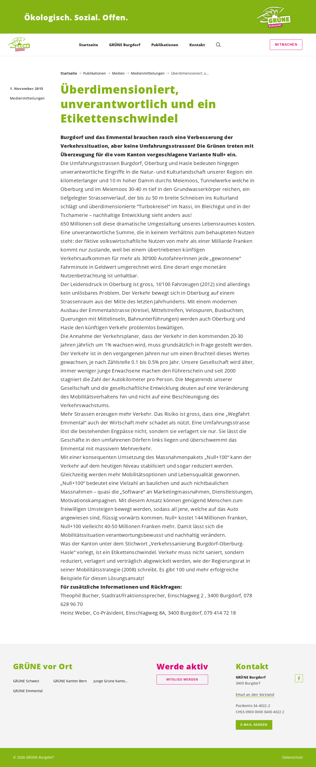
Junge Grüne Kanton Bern (111, 681)
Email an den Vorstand (255, 694)
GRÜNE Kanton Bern (70, 681)
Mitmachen (286, 44)
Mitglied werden (182, 679)
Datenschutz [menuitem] (292, 757)
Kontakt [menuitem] (197, 44)
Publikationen (94, 73)
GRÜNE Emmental (28, 690)
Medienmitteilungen (148, 73)
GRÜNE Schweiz (26, 681)
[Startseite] (273, 17)
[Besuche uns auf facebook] (299, 678)
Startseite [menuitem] (88, 44)
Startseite (68, 73)
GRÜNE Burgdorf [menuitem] (124, 44)
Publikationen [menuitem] (164, 44)
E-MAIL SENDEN (253, 724)
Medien (118, 73)
